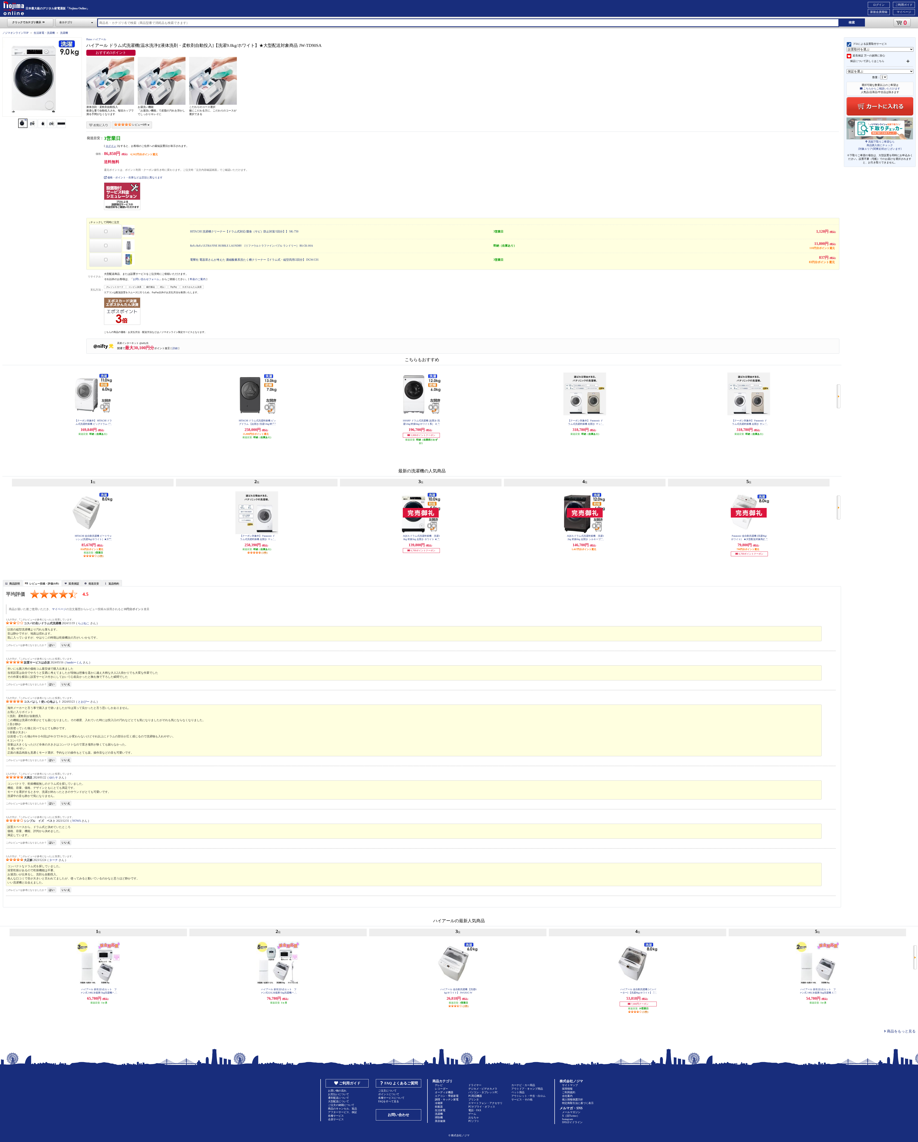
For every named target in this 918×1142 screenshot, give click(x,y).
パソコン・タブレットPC (483, 1092)
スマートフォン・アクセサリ (485, 1103)
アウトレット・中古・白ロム (528, 1095)
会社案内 (567, 1095)
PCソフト (473, 1121)
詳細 (175, 348)
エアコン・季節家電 (447, 1095)
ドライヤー (474, 1085)
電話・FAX (474, 1110)
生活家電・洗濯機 (44, 32)
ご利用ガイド (904, 4)
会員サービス (336, 1119)
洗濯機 (64, 32)
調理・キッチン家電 (447, 1099)
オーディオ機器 (444, 1092)
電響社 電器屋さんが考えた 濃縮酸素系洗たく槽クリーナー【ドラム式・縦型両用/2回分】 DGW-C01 (254, 259)
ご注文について (387, 1090)
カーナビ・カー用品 (523, 1085)
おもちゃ (473, 1117)
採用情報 (567, 1088)
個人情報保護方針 (572, 1099)
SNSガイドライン (572, 1122)
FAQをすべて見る (388, 1101)
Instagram (567, 1119)
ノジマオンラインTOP (15, 32)
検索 (852, 22)
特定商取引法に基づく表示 (578, 1103)
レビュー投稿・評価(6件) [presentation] (44, 583)
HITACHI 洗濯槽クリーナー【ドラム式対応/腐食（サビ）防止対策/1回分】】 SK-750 (244, 231)
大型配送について (338, 1101)
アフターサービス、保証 (342, 1112)
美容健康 (440, 1121)
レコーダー (441, 1088)
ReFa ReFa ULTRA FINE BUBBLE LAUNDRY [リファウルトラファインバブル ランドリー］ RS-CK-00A (251, 245)
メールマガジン (571, 1112)
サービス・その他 (521, 1099)
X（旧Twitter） (570, 1115)
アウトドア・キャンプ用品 (527, 1088)
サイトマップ (570, 1085)
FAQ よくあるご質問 (401, 1083)
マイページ (904, 12)
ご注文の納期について (341, 1104)
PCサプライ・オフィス (481, 1106)
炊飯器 (439, 1106)
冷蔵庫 (439, 1103)
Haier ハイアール (96, 39)
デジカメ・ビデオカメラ (482, 1088)
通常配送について (338, 1097)
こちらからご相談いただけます (881, 88)
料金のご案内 (198, 279)
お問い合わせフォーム (146, 279)
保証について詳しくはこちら (867, 61)
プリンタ (473, 1099)
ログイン (879, 4)
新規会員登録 (878, 12)
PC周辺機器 (475, 1095)
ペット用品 (518, 1092)
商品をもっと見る (901, 1031)
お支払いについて (338, 1094)
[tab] (12, 583)
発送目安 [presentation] (93, 583)
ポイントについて (388, 1094)
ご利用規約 (568, 1092)
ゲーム (472, 1113)
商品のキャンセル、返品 (342, 1108)
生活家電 (440, 1110)
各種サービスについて (391, 1097)
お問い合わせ (398, 1115)
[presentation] (12, 582)
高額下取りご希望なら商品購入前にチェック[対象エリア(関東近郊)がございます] (880, 145)
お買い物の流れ (337, 1090)
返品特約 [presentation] (114, 583)
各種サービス (336, 1115)
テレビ (439, 1085)
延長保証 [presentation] (74, 583)
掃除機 (439, 1117)
